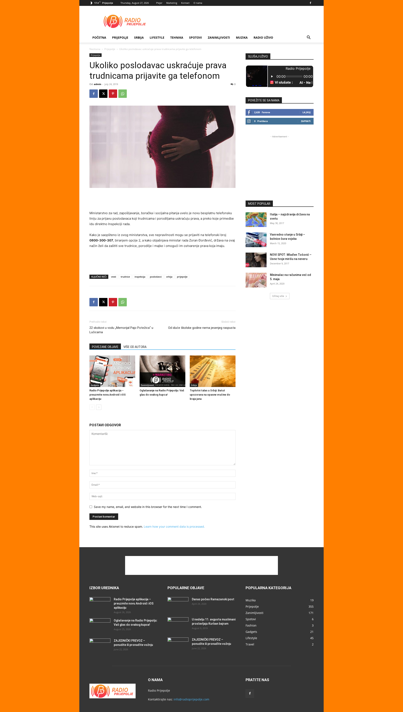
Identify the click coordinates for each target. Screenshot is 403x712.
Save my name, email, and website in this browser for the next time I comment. (148, 507)
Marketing (171, 2)
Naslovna (94, 49)
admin (97, 84)
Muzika (242, 37)
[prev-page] (92, 407)
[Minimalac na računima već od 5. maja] (256, 280)
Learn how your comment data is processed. (174, 526)
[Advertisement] (237, 21)
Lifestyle (157, 37)
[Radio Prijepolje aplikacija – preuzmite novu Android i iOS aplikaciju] (112, 371)
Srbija (194, 385)
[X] (103, 93)
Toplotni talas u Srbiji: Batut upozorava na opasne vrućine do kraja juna (210, 394)
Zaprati (306, 121)
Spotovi (195, 37)
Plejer (159, 2)
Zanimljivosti (219, 37)
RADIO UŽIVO (263, 37)
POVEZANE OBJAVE (105, 347)
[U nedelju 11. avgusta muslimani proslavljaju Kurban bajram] (177, 624)
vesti (113, 276)
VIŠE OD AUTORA (135, 347)
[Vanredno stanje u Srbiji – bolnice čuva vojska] (256, 239)
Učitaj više (278, 296)
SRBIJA (139, 37)
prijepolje (182, 276)
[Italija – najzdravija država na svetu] (256, 219)
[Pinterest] (113, 93)
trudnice (125, 276)
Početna (99, 37)
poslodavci (156, 276)
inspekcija (140, 276)
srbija (169, 276)
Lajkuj (306, 112)
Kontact (185, 2)
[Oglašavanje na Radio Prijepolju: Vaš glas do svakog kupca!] (162, 371)
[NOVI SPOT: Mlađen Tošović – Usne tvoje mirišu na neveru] (256, 260)
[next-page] (98, 407)
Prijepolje (120, 37)
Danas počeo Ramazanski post (213, 599)
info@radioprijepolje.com (191, 699)
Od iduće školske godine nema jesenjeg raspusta (202, 328)
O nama (198, 2)
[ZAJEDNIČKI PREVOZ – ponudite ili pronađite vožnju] (99, 646)
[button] (309, 38)
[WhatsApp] (122, 93)
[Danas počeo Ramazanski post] (177, 604)
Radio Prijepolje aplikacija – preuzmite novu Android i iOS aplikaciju (107, 394)
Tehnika (176, 37)
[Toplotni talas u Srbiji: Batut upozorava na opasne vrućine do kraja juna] (213, 371)
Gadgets (95, 385)
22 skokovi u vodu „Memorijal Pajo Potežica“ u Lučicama (121, 330)
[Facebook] (310, 3)
